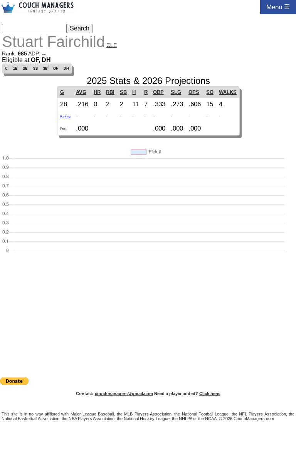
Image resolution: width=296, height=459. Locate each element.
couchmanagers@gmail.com (124, 393)
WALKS (228, 92)
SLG (176, 92)
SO (210, 92)
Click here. (209, 393)
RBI (110, 92)
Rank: (9, 53)
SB (123, 92)
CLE (111, 45)
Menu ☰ (278, 7)
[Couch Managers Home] (38, 7)
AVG (81, 92)
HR (97, 92)
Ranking (65, 116)
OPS (193, 92)
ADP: (34, 53)
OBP (158, 92)
